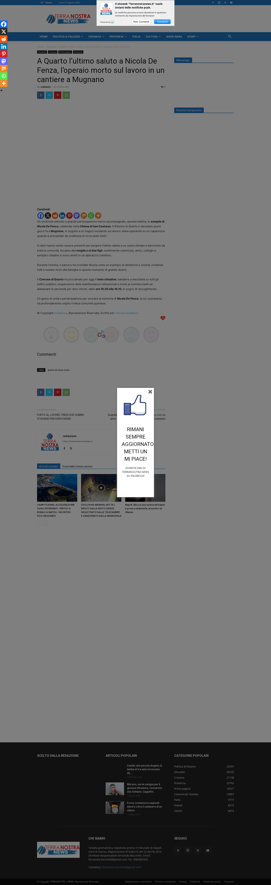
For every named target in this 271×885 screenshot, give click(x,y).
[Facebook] (3, 24)
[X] (3, 31)
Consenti (162, 21)
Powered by (105, 22)
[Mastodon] (3, 61)
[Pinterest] (3, 53)
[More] (3, 83)
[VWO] (115, 22)
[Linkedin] (3, 46)
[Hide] (1, 90)
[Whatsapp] (3, 76)
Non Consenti (141, 21)
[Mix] (3, 68)
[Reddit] (3, 39)
